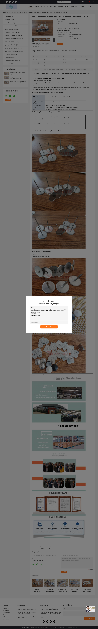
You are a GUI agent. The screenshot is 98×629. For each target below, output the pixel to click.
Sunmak (49, 327)
